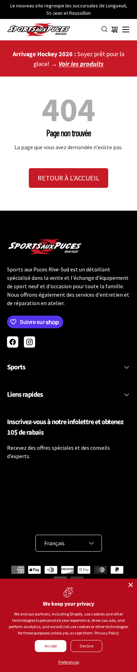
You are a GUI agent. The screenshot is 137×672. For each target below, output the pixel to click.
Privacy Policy (106, 632)
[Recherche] (104, 29)
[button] (114, 29)
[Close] (130, 584)
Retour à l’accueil (68, 177)
